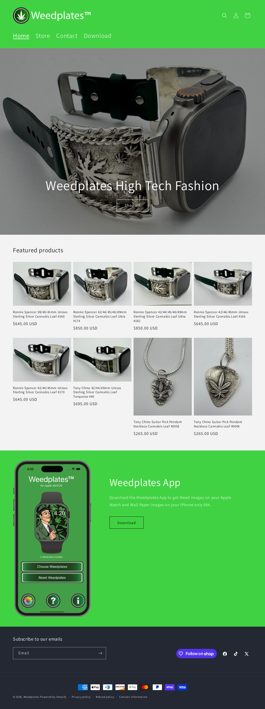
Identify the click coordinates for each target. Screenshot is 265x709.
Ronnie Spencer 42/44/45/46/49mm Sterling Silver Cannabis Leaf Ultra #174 (100, 316)
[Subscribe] (100, 653)
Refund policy (105, 697)
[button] (224, 15)
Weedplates (31, 697)
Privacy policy (81, 697)
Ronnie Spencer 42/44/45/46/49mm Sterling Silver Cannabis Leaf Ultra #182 (160, 316)
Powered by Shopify (53, 697)
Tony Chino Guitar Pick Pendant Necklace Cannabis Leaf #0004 (218, 424)
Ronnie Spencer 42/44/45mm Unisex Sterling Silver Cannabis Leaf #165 (221, 314)
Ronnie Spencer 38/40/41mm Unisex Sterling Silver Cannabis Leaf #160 (40, 314)
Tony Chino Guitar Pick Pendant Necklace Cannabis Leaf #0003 (158, 424)
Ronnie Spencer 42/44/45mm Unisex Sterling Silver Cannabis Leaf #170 (40, 390)
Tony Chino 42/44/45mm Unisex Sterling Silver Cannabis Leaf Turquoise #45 (97, 392)
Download (126, 522)
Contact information (133, 697)
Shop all (132, 205)
